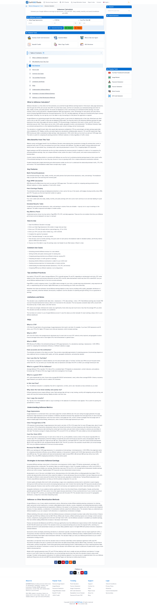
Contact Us (91, 586)
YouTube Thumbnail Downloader (121, 72)
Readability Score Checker (77, 593)
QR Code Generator (117, 96)
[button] (65, 53)
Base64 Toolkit (56, 593)
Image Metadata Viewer (58, 590)
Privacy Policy (109, 586)
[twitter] (75, 572)
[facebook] (71, 572)
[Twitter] (59, 562)
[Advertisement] (119, 42)
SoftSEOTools (78, 602)
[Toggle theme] (129, 2)
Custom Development (112, 590)
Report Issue (91, 590)
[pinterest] (82, 572)
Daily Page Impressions (36, 20)
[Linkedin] (67, 562)
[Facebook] (56, 562)
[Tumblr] (74, 562)
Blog (89, 595)
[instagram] (78, 572)
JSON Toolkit (56, 595)
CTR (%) (56, 20)
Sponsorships (109, 593)
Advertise (108, 588)
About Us (90, 593)
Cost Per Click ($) (85, 20)
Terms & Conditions (111, 584)
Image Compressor (75, 588)
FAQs (89, 588)
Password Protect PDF (76, 595)
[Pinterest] (63, 562)
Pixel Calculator (74, 584)
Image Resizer (116, 77)
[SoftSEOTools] (34, 2)
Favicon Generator (117, 86)
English (107, 2)
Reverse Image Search (58, 584)
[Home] (26, 6)
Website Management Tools (36, 6)
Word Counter (116, 91)
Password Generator (117, 82)
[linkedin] (85, 572)
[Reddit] (70, 562)
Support (90, 584)
